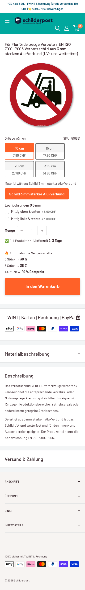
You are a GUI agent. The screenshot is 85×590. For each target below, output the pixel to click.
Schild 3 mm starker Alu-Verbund (36, 194)
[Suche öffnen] (57, 28)
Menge (10, 230)
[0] (76, 28)
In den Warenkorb (43, 286)
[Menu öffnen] (7, 21)
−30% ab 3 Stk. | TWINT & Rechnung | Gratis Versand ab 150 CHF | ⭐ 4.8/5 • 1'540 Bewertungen (42, 6)
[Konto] (66, 28)
